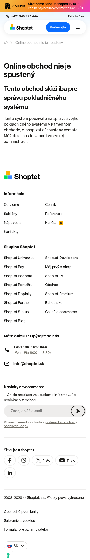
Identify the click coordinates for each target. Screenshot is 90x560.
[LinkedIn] (10, 472)
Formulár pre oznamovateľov (26, 529)
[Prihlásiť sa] (78, 411)
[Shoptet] (21, 27)
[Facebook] (10, 460)
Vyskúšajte (58, 27)
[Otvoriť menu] (78, 27)
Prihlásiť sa (76, 16)
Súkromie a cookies (19, 520)
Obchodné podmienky (21, 512)
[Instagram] (24, 460)
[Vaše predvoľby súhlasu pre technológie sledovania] (8, 555)
